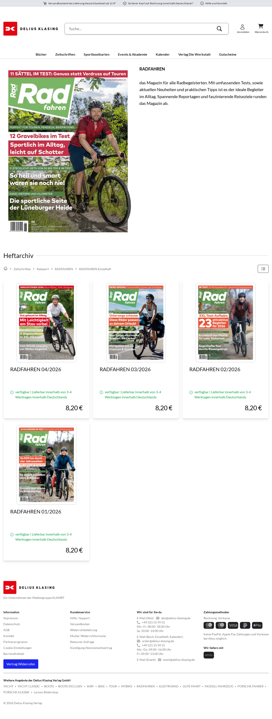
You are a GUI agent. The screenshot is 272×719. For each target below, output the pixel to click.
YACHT (8, 686)
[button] (219, 28)
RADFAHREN (64, 269)
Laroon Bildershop (46, 692)
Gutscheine (228, 54)
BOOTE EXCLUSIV (70, 686)
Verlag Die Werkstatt (194, 54)
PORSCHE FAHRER (251, 686)
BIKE (101, 686)
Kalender (163, 54)
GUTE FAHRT (192, 686)
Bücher (41, 54)
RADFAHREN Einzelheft (95, 269)
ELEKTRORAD (168, 686)
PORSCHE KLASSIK (16, 692)
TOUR (113, 686)
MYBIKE (126, 686)
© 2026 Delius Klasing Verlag (22, 703)
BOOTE (49, 686)
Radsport (43, 269)
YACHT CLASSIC (29, 686)
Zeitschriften (65, 54)
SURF (90, 686)
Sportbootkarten (96, 54)
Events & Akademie (132, 54)
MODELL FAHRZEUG (219, 686)
